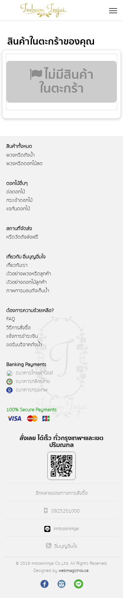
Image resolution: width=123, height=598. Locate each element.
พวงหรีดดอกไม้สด (24, 163)
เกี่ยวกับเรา (16, 265)
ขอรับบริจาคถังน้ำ (24, 345)
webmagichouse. (74, 570)
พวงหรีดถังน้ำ (20, 155)
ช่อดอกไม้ (15, 192)
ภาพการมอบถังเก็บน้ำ (27, 291)
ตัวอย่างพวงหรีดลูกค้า (28, 274)
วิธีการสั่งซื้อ (18, 328)
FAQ (10, 319)
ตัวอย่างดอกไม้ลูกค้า (26, 282)
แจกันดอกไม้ (18, 209)
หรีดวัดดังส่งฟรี (22, 237)
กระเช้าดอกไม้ (19, 200)
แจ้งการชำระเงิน (22, 336)
